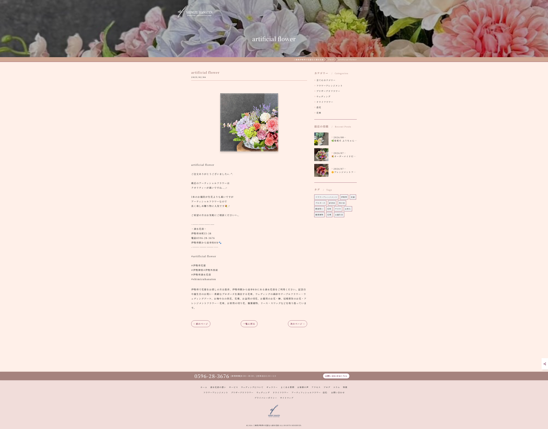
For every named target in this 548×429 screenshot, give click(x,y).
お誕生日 (339, 214)
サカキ (338, 208)
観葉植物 (319, 214)
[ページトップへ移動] (354, 376)
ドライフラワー (324, 101)
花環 (329, 214)
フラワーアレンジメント (329, 85)
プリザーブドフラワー (328, 90)
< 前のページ (201, 323)
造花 (318, 107)
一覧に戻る (249, 323)
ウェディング (323, 96)
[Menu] (366, 8)
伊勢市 (344, 197)
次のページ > (297, 323)
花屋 (353, 197)
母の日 (342, 203)
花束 (318, 112)
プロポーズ (320, 203)
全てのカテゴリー (326, 80)
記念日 (332, 203)
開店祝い (319, 208)
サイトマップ (287, 397)
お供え (348, 208)
